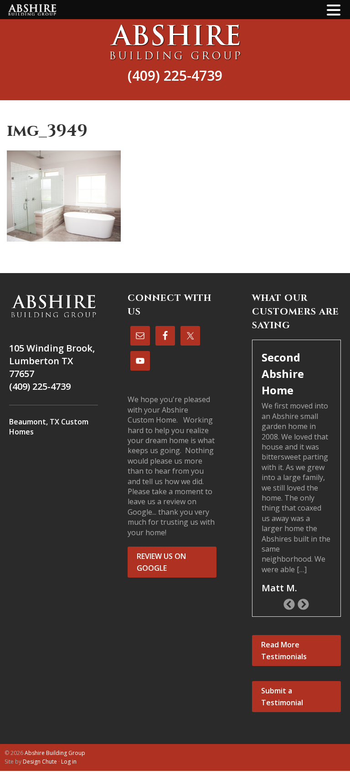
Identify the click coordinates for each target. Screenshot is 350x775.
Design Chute (40, 761)
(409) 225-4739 (175, 75)
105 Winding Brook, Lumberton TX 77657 (52, 361)
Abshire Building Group (175, 42)
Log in (69, 761)
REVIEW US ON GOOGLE (161, 562)
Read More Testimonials (284, 650)
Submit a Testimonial (282, 697)
